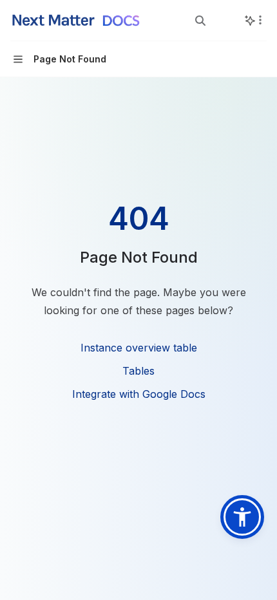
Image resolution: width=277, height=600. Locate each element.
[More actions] (260, 20)
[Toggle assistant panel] (250, 20)
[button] (242, 517)
